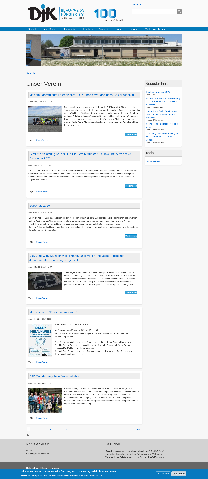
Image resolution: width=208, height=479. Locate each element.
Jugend (120, 29)
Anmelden (136, 4)
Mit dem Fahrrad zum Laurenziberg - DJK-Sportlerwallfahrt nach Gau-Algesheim (163, 101)
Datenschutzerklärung (37, 468)
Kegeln (86, 29)
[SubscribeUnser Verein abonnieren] (27, 435)
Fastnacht (135, 29)
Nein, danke (179, 473)
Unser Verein (49, 29)
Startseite (32, 29)
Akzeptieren (163, 473)
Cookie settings (153, 161)
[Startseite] (77, 13)
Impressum (55, 468)
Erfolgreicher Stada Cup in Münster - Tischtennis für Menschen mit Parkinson (163, 114)
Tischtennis (69, 29)
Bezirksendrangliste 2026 (158, 92)
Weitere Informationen (91, 475)
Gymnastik (103, 29)
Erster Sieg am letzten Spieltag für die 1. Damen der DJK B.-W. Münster (162, 136)
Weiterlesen (131, 134)
